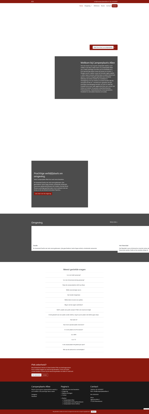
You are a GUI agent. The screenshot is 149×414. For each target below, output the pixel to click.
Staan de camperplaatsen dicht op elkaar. (73, 285)
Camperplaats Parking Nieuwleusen (73, 402)
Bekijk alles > (114, 222)
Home (81, 6)
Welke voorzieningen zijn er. (73, 290)
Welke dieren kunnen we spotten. (74, 300)
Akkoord (94, 411)
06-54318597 (114, 1)
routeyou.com (104, 122)
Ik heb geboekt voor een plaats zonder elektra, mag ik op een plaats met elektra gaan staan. (74, 315)
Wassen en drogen (67, 393)
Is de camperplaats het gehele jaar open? (74, 344)
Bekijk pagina (90, 158)
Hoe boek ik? (73, 319)
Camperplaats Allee (68, 400)
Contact (108, 6)
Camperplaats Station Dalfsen (71, 403)
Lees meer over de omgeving (43, 193)
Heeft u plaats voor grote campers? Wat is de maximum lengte (74, 310)
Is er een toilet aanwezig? (74, 275)
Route (103, 6)
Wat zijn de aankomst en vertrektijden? (74, 349)
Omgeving (87, 6)
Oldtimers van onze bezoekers (70, 389)
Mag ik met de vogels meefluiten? (74, 305)
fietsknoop (88, 122)
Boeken (115, 6)
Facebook (34, 396)
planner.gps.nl (111, 122)
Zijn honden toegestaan (73, 295)
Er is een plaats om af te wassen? (73, 329)
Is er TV (74, 339)
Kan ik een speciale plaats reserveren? (73, 324)
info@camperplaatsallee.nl (101, 1)
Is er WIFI (73, 334)
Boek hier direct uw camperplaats (103, 47)
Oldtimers (97, 6)
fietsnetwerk (83, 122)
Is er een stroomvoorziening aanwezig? (73, 280)
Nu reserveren (36, 375)
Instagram (34, 394)
